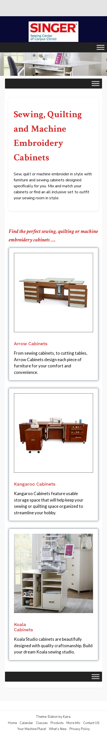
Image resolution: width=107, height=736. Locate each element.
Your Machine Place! (31, 729)
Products (57, 723)
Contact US (91, 723)
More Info (73, 723)
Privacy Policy (79, 729)
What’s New (58, 729)
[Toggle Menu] (101, 47)
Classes (42, 723)
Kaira (66, 717)
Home (12, 723)
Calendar (26, 723)
